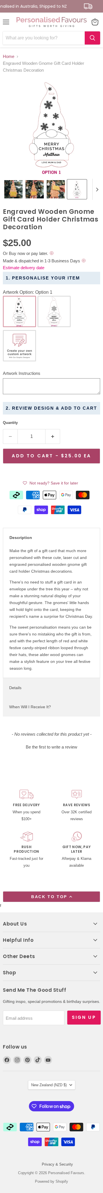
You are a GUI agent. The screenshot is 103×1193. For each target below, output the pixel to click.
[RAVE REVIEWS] (76, 805)
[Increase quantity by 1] (52, 436)
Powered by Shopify (51, 1181)
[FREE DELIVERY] (26, 805)
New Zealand (49, 1085)
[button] (13, 189)
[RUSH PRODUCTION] (26, 850)
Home (8, 56)
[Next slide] (97, 189)
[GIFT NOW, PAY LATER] (76, 850)
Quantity (10, 423)
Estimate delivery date (23, 267)
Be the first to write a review (51, 747)
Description (20, 537)
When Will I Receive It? (30, 707)
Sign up (84, 1017)
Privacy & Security (57, 1164)
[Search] (92, 38)
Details (15, 687)
